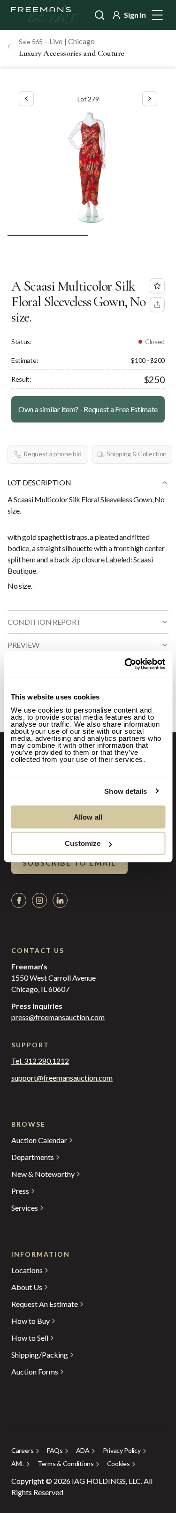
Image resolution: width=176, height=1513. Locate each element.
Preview (23, 644)
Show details (125, 791)
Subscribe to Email (69, 862)
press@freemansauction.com (58, 1017)
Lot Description (39, 482)
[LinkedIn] (60, 900)
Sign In (135, 14)
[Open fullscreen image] (88, 168)
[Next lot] (149, 98)
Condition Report (44, 621)
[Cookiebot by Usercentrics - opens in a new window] (125, 664)
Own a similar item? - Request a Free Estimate (88, 409)
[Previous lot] (26, 98)
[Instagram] (39, 900)
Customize (82, 843)
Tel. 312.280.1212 (40, 1061)
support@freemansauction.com (62, 1078)
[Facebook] (18, 900)
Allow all (88, 817)
